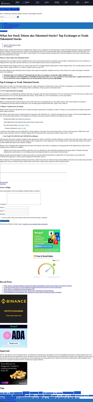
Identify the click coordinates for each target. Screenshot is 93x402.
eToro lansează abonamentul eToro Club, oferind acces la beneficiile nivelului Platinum (28, 290)
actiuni (1, 393)
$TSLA (27, 125)
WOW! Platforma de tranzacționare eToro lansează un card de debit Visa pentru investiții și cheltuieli (32, 292)
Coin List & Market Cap (11, 26)
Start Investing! (8, 28)
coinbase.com (59, 393)
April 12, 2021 (22, 128)
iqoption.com (78, 395)
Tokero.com (52, 398)
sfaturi (47, 397)
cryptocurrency (6, 395)
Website (2, 214)
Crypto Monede (10, 9)
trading (57, 398)
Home (5, 23)
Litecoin (86, 395)
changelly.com (49, 393)
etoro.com (47, 395)
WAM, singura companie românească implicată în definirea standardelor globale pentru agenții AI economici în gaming (38, 285)
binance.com (18, 393)
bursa (44, 393)
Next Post (3, 184)
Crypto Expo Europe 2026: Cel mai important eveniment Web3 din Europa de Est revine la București (33, 287)
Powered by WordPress (6, 399)
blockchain (34, 393)
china (55, 393)
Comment (3, 204)
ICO (69, 395)
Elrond (32, 395)
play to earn (35, 398)
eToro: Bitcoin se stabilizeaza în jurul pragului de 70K (19, 289)
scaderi (43, 398)
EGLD (27, 395)
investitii (73, 395)
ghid (67, 395)
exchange (54, 395)
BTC (41, 393)
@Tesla (20, 125)
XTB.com (78, 397)
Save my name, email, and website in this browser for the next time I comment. (24, 217)
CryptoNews (3, 31)
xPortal (70, 398)
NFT (18, 398)
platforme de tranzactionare (26, 398)
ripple (40, 398)
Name (2, 207)
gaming (64, 395)
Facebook (60, 395)
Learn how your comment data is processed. (35, 224)
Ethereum (40, 395)
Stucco (7, 401)
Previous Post (4, 182)
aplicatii (5, 393)
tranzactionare (62, 398)
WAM (66, 398)
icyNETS (13, 401)
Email (2, 211)
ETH (36, 395)
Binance (12, 393)
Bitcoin (26, 392)
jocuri (83, 395)
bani (8, 393)
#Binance (27, 119)
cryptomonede (18, 395)
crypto (77, 392)
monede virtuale (11, 398)
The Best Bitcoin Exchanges (12, 25)
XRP (74, 398)
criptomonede (68, 393)
